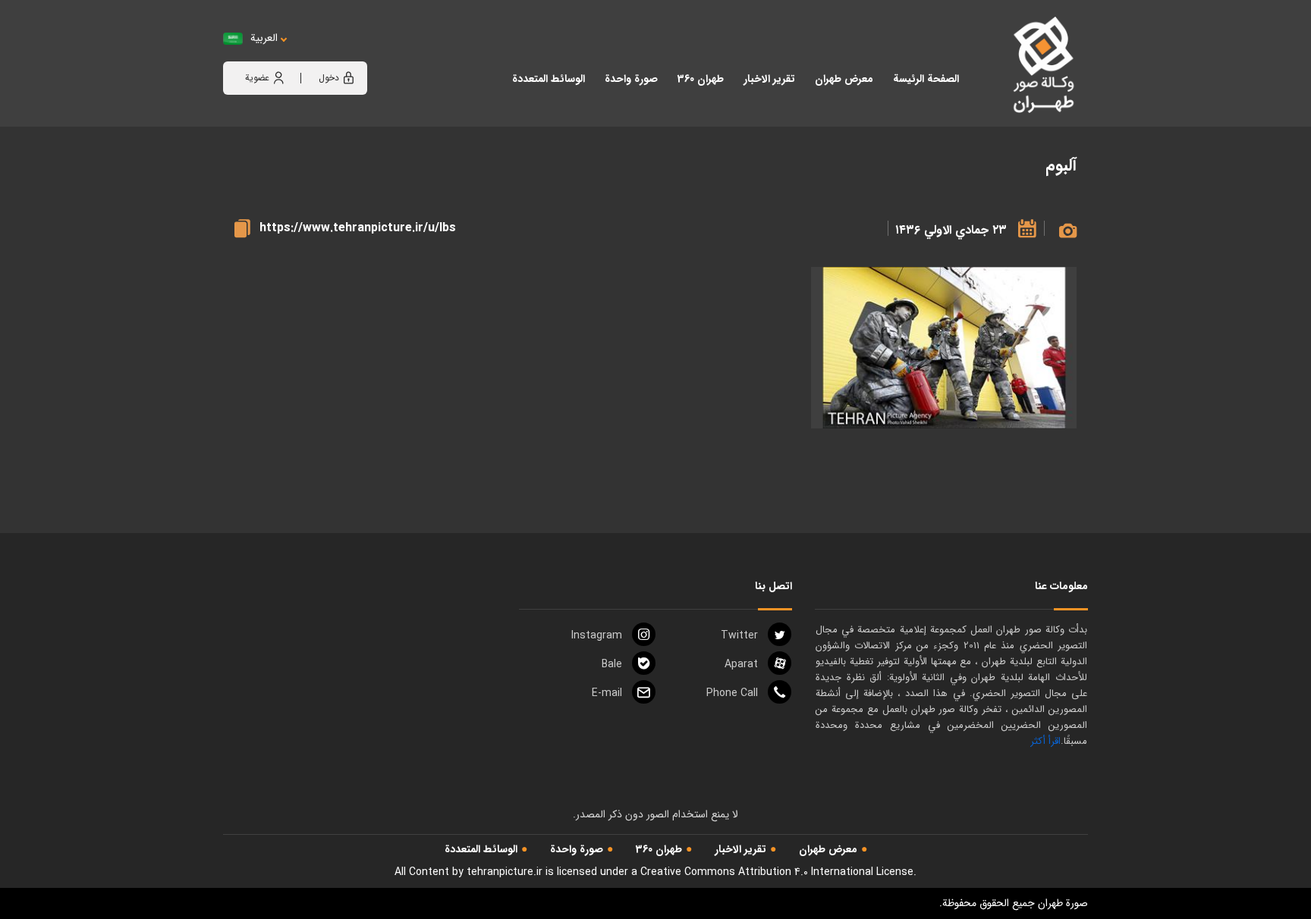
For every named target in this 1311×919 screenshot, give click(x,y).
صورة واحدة (576, 849)
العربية (264, 38)
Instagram (596, 635)
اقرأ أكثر (1045, 741)
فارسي (311, 53)
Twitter (739, 635)
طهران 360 (659, 849)
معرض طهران (828, 849)
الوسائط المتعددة (481, 849)
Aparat (741, 664)
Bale (612, 664)
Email (607, 693)
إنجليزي (348, 53)
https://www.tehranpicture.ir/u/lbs (357, 227)
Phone (732, 693)
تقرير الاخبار (740, 849)
